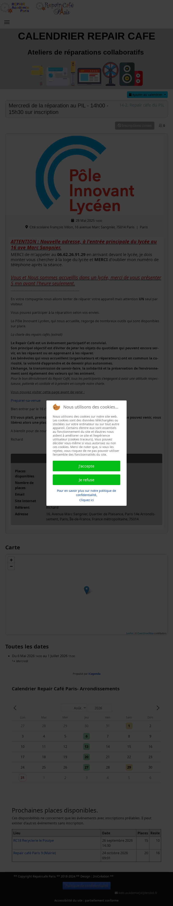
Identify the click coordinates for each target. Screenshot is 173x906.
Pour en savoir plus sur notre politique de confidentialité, (86, 493)
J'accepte (86, 466)
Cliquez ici (86, 500)
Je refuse (86, 479)
